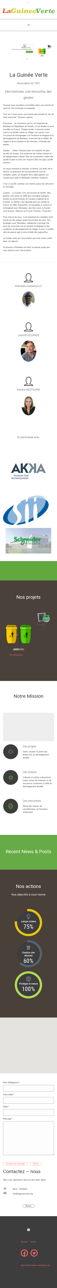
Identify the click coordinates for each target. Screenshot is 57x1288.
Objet (6, 1107)
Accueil (24, 1242)
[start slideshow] (23, 58)
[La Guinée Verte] (28, 10)
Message (7, 1119)
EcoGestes (16, 654)
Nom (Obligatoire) (11, 1082)
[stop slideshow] (33, 58)
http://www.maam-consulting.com (35, 1265)
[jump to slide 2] (29, 58)
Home (33, 1242)
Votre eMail (8, 1094)
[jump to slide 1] (26, 58)
